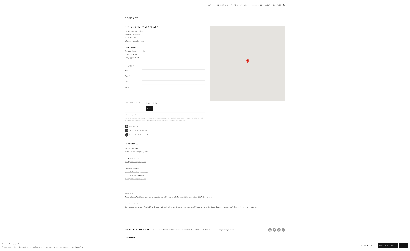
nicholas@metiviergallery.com (136, 151)
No (156, 103)
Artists (211, 5)
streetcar (133, 207)
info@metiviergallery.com (226, 230)
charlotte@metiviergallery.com (136, 172)
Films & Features (239, 5)
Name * (127, 70)
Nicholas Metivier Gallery (148, 5)
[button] (247, 61)
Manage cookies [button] (130, 238)
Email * (127, 76)
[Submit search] (284, 4)
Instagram (134, 126)
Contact (277, 5)
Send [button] (149, 108)
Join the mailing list (138, 130)
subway (184, 207)
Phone (127, 82)
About (267, 5)
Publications (256, 5)
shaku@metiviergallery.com (135, 179)
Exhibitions (222, 5)
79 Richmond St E (171, 197)
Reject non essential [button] (387, 245)
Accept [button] (403, 245)
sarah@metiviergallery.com (135, 162)
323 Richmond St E (204, 197)
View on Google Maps (139, 134)
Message (128, 87)
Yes (149, 103)
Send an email (279, 230)
